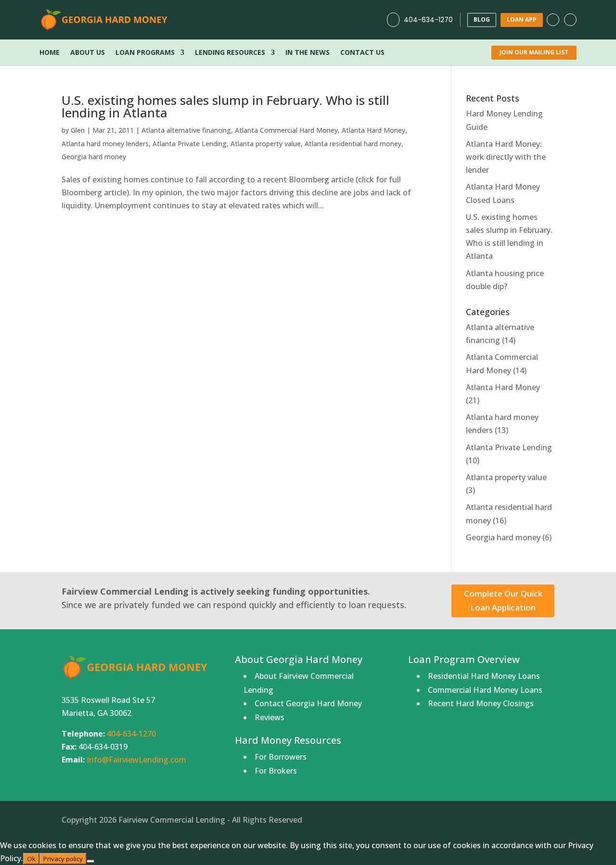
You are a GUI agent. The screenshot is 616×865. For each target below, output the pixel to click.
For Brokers (276, 770)
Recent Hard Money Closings (481, 703)
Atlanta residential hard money (353, 143)
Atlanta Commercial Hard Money (286, 130)
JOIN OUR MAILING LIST (534, 52)
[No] (90, 861)
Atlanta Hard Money (373, 130)
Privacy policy (63, 858)
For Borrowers (281, 756)
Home (49, 53)
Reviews (269, 717)
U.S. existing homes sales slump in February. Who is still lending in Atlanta (225, 106)
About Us (87, 53)
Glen (78, 130)
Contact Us (362, 53)
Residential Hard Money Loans (484, 676)
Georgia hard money (94, 156)
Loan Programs (145, 53)
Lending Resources (230, 53)
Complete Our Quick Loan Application (503, 600)
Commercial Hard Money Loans (485, 690)
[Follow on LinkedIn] (570, 19)
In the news (307, 53)
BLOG (482, 19)
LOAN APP (522, 19)
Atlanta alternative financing (186, 130)
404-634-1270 (428, 20)
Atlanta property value (266, 143)
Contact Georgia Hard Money (308, 703)
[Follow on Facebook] (553, 19)
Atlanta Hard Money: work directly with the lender (506, 157)
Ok (31, 858)
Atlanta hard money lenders (105, 143)
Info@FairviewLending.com (136, 759)
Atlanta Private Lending (190, 143)
